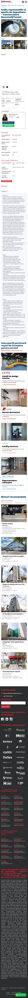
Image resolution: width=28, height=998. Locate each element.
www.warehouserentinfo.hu (19, 846)
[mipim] (7, 729)
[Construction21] (20, 729)
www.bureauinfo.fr (5, 808)
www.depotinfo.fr (4, 845)
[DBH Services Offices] (20, 783)
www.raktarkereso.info (18, 845)
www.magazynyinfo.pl (18, 851)
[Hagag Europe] (7, 783)
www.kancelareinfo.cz (18, 802)
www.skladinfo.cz (17, 839)
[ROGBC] (7, 735)
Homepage (3, 5)
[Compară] (3, 87)
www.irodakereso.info (18, 808)
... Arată (17, 117)
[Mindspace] (7, 762)
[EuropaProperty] (20, 752)
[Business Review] (20, 735)
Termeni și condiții (16, 992)
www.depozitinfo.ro (5, 856)
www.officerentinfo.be (18, 798)
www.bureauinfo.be (18, 797)
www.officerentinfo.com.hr (6, 804)
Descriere (4, 191)
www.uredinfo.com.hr (5, 802)
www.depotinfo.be (5, 839)
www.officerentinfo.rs (18, 821)
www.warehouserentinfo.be (7, 841)
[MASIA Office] (14, 513)
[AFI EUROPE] (20, 772)
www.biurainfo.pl (17, 814)
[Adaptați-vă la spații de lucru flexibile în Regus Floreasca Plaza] (14, 631)
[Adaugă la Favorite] (7, 87)
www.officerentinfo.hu (18, 809)
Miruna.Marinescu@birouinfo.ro (12, 693)
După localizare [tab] (18, 502)
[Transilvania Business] (7, 746)
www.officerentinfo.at (5, 798)
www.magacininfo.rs (18, 856)
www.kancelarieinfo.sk (5, 825)
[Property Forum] (7, 767)
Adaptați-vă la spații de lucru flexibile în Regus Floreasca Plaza (14, 642)
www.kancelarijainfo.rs (18, 819)
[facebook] (3, 718)
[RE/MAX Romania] (7, 741)
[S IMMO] (7, 772)
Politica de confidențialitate (13, 994)
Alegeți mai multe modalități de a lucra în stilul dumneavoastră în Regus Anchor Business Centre (14, 556)
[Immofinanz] (20, 757)
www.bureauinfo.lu (5, 814)
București (21, 5)
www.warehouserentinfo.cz (19, 841)
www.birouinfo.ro (4, 819)
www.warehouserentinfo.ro (6, 858)
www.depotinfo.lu (4, 851)
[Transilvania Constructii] (20, 778)
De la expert (5, 111)
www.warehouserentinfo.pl (19, 852)
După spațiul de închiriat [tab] (6, 502)
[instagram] (11, 718)
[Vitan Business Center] (14, 661)
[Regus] (20, 767)
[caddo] (7, 752)
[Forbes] (7, 757)
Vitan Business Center (11, 671)
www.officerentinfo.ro (5, 821)
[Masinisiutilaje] (20, 741)
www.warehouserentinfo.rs (19, 858)
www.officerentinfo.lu (5, 815)
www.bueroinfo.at (4, 797)
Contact (8, 992)
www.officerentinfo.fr (5, 809)
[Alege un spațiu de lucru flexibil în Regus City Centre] (14, 574)
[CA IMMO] (20, 747)
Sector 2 (3, 7)
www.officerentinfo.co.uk (19, 825)
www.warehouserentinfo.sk (6, 863)
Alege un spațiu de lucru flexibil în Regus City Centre (14, 584)
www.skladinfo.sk (4, 862)
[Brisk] (7, 778)
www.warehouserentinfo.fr (6, 846)
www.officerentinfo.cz (18, 804)
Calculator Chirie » (6, 181)
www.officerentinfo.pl (18, 815)
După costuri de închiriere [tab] (6, 500)
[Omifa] (20, 762)
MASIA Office (7, 524)
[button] (25, 2)
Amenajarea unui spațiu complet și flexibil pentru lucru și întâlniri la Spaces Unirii (14, 614)
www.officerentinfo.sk (5, 826)
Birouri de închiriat (13, 5)
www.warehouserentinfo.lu (6, 852)
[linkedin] (7, 718)
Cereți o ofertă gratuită (8, 384)
